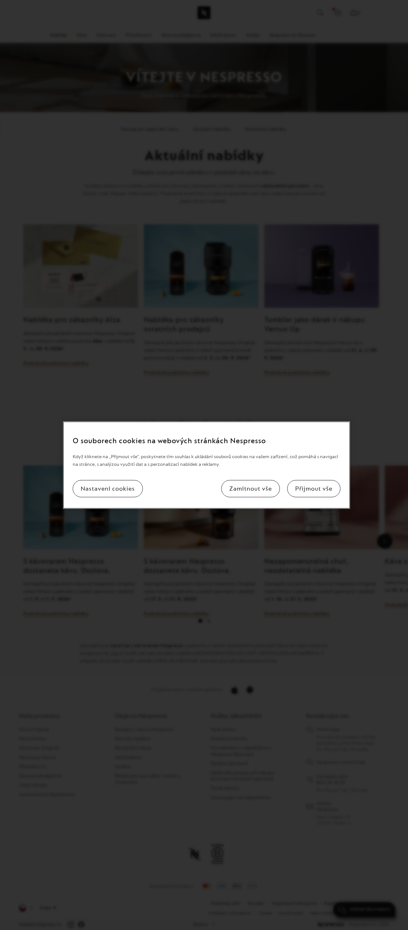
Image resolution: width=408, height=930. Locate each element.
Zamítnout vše (250, 489)
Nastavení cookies (108, 489)
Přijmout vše (313, 489)
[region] (206, 465)
